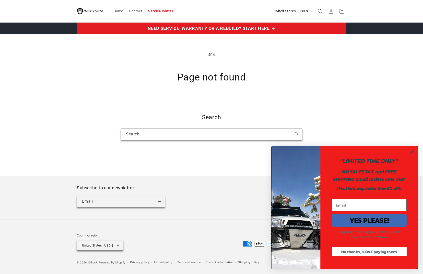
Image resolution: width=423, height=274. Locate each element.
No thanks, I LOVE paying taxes (369, 252)
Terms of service (189, 262)
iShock (93, 262)
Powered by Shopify (112, 262)
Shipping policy (248, 262)
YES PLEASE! (369, 220)
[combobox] (211, 134)
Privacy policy (139, 262)
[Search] (296, 134)
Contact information (219, 262)
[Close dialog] (412, 152)
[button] (320, 11)
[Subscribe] (159, 201)
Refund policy (163, 262)
